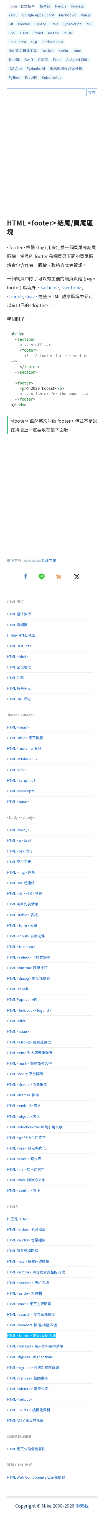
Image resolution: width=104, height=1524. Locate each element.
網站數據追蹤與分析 (66, 68)
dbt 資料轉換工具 (23, 50)
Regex (53, 32)
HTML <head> (18, 727)
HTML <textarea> (21, 946)
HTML (24, 32)
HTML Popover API (22, 999)
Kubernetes (52, 77)
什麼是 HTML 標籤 (21, 635)
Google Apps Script (38, 15)
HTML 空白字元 (19, 861)
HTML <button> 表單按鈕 (27, 967)
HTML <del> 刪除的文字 (26, 1179)
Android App (52, 41)
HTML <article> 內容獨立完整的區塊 (36, 1272)
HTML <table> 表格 (22, 914)
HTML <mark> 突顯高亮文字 (29, 1063)
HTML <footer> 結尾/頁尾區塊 (31, 1335)
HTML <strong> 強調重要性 (29, 1042)
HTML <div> (16, 1020)
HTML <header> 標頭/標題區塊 (32, 1324)
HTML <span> (18, 1031)
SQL (34, 41)
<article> (49, 287)
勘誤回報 (49, 560)
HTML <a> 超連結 (21, 882)
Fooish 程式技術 (22, 6)
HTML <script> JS (21, 780)
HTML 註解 (15, 677)
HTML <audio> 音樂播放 (26, 1240)
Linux (77, 50)
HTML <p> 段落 (19, 840)
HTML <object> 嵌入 (23, 1116)
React (38, 32)
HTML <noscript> (21, 790)
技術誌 (45, 6)
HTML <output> (19, 1399)
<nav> (31, 296)
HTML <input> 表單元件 (26, 936)
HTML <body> (18, 829)
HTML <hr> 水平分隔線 (25, 1073)
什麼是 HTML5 (18, 1218)
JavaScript (17, 41)
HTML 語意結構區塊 (22, 1250)
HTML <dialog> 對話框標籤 (28, 978)
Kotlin (63, 50)
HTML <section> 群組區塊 (28, 1282)
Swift (29, 59)
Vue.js (86, 15)
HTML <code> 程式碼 (24, 1158)
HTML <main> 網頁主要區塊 (29, 1303)
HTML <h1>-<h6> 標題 (24, 893)
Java (54, 23)
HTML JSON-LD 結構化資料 (28, 1409)
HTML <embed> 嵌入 (24, 1105)
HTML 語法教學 (19, 613)
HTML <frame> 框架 (23, 1094)
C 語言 (43, 59)
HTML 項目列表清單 (22, 903)
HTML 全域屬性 (19, 667)
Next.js (61, 6)
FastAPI (31, 77)
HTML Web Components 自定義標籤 (36, 1477)
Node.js (77, 6)
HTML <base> (18, 801)
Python (14, 77)
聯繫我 (82, 1505)
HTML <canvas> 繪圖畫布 (27, 1378)
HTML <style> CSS (22, 758)
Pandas (24, 23)
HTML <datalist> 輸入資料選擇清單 (35, 1346)
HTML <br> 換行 (20, 851)
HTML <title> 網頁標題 (25, 737)
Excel (57, 59)
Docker (48, 50)
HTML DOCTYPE (19, 645)
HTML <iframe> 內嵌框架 (27, 1084)
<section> (71, 287)
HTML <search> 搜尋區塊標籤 (31, 1314)
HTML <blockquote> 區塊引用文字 (35, 1126)
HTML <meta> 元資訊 (24, 748)
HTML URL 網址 (19, 698)
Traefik (14, 59)
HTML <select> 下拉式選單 (28, 957)
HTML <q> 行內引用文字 (26, 1137)
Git (11, 23)
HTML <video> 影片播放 (26, 1229)
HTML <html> (17, 656)
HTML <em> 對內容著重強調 (29, 1052)
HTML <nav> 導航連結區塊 (28, 1261)
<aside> (15, 296)
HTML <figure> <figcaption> (30, 1356)
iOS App (15, 68)
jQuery (40, 23)
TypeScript (72, 23)
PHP (89, 23)
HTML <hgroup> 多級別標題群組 (33, 1367)
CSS (12, 32)
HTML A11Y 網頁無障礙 (25, 1420)
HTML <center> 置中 (23, 1190)
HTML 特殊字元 (19, 688)
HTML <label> (18, 988)
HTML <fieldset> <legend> (29, 1010)
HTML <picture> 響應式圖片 (29, 1388)
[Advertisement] (52, 157)
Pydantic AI (36, 68)
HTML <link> (17, 769)
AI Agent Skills (78, 59)
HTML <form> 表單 (22, 925)
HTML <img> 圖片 (21, 872)
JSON (68, 32)
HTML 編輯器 (17, 624)
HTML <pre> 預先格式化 (26, 1148)
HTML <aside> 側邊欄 (24, 1293)
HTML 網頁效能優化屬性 (26, 1448)
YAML (13, 15)
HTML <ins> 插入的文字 (26, 1169)
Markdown (67, 15)
